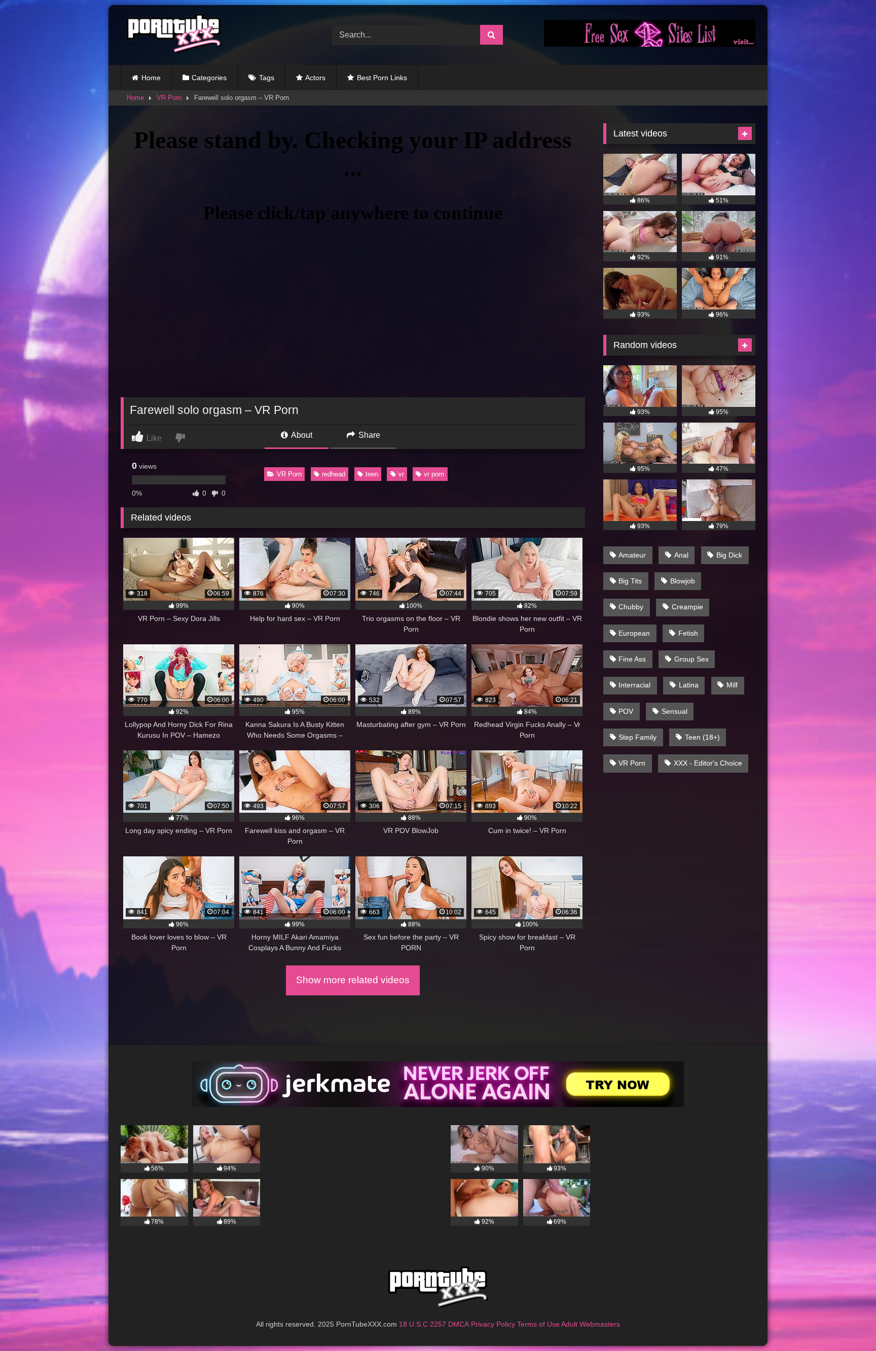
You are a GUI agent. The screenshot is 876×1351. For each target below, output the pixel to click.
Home (151, 78)
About (300, 435)
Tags (266, 78)
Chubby (630, 607)
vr (401, 474)
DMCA (458, 1324)
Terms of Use (538, 1324)
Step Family (637, 737)
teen (372, 474)
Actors (315, 78)
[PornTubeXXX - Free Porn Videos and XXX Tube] (171, 35)
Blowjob (682, 581)
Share (368, 435)
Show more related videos (353, 980)
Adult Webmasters (590, 1324)
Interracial (634, 685)
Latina (689, 685)
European (634, 633)
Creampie (687, 607)
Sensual (674, 711)
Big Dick (729, 555)
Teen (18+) (702, 737)
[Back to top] (844, 1321)
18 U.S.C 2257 (422, 1324)
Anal (681, 555)
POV (625, 711)
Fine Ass (632, 659)
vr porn (434, 474)
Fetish (688, 633)
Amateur (632, 555)
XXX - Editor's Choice (708, 763)
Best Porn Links (382, 78)
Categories (209, 78)
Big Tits (630, 581)
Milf (732, 685)
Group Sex (691, 659)
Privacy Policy (493, 1324)
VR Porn (169, 97)
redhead (333, 474)
